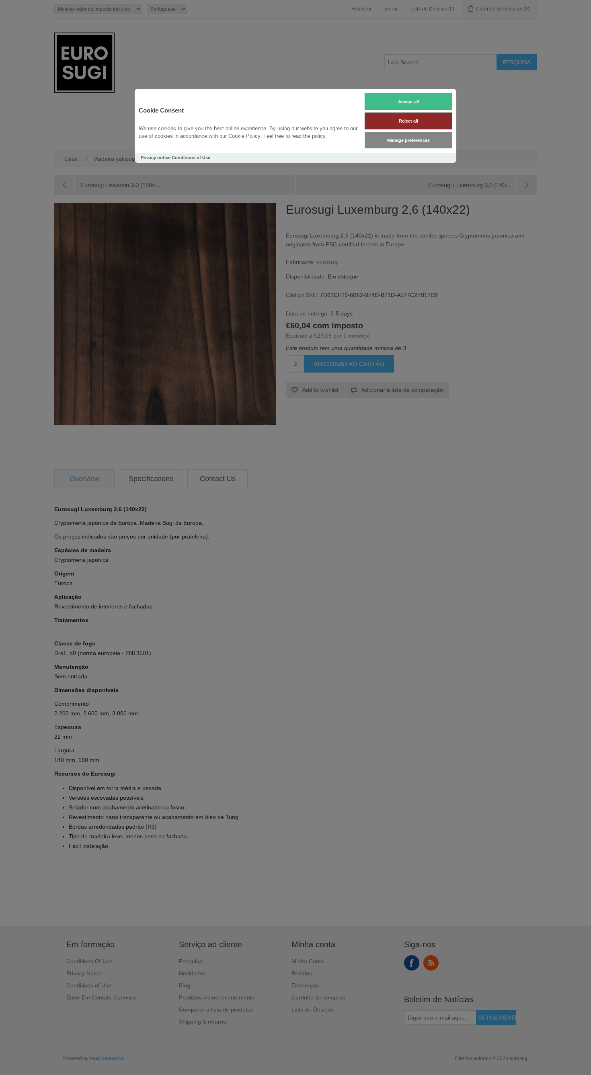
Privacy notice (155, 157)
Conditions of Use (191, 157)
